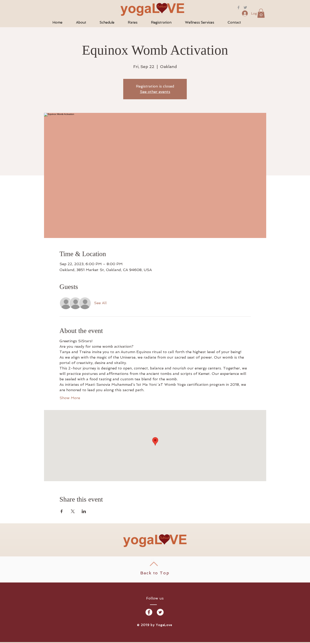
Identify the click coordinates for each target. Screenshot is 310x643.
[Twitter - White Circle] (160, 612)
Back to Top (155, 572)
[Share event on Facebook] (61, 511)
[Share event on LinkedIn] (84, 511)
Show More (69, 398)
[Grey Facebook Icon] (238, 7)
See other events (155, 92)
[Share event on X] (73, 511)
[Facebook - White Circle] (148, 612)
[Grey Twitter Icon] (245, 7)
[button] (261, 13)
